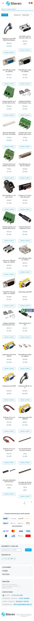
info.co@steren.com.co (23, 604)
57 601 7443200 (24, 598)
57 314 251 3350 (17, 595)
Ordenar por (17, 15)
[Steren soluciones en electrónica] (13, 3)
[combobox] (17, 9)
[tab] (17, 567)
